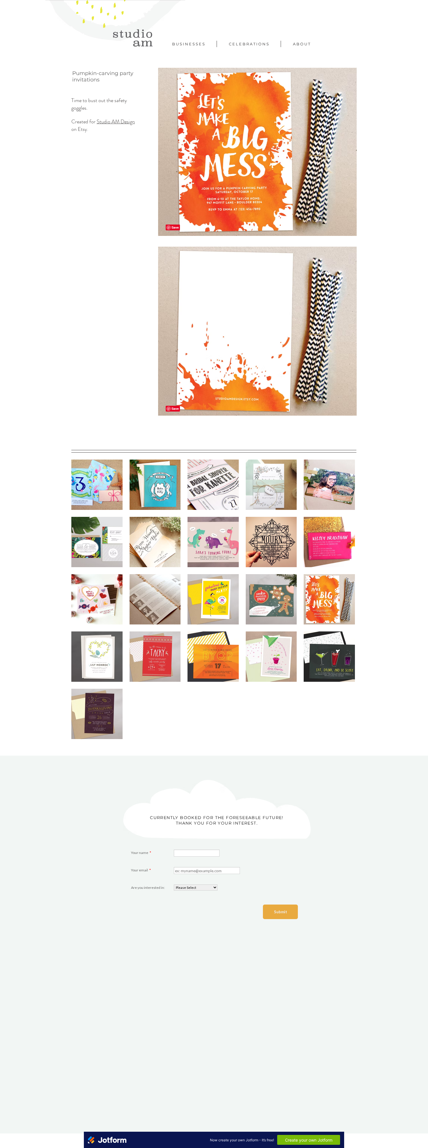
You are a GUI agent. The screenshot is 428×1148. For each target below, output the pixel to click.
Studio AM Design (116, 121)
